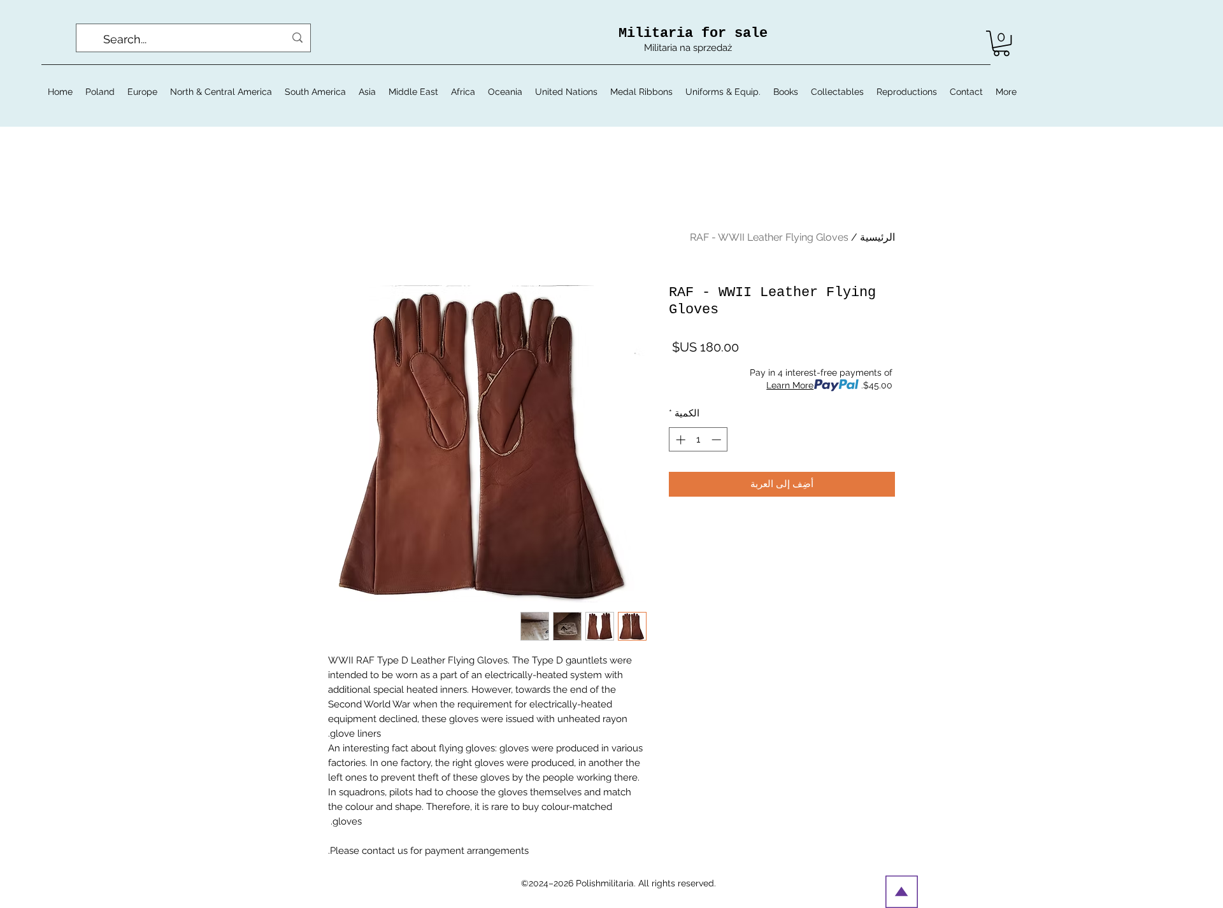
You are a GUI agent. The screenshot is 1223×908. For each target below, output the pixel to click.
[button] (1001, 43)
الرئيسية (877, 237)
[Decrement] (717, 439)
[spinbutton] (698, 439)
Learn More (789, 385)
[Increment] (679, 439)
